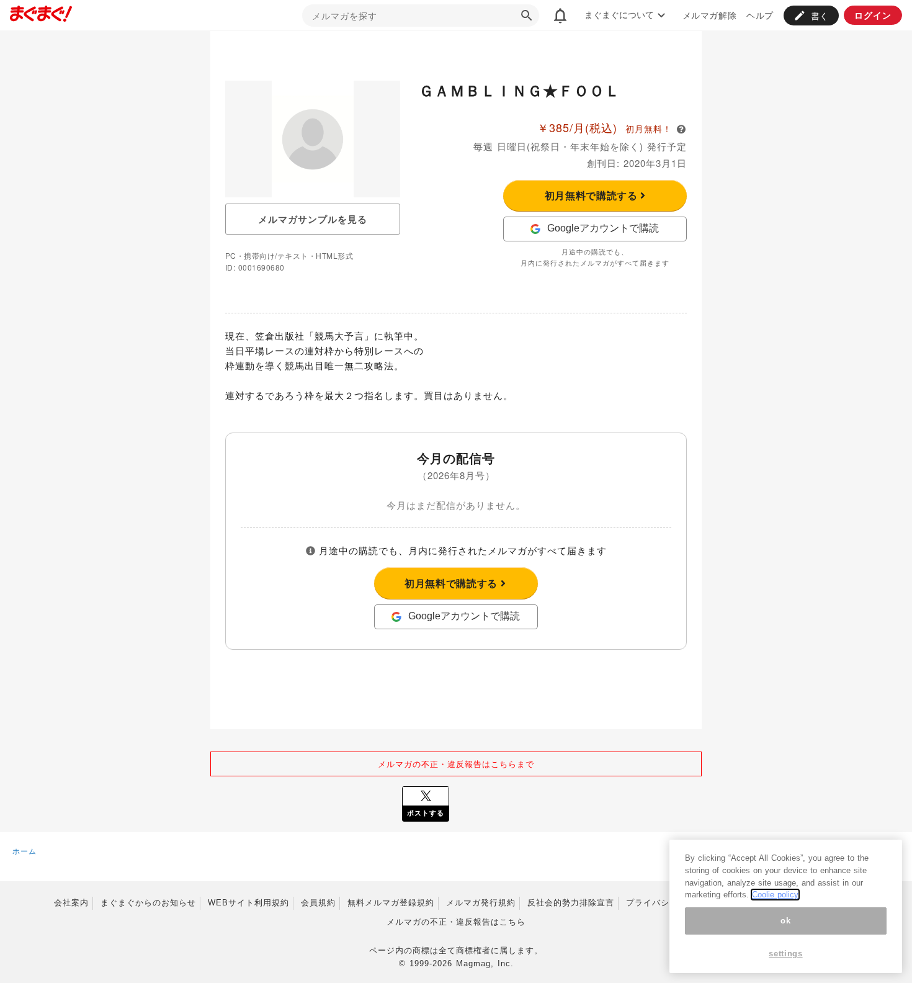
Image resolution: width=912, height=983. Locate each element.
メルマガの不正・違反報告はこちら (456, 922)
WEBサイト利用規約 (248, 902)
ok (785, 920)
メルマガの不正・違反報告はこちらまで (456, 764)
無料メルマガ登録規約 (390, 902)
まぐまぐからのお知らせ (148, 902)
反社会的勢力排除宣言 (570, 902)
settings (785, 953)
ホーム (24, 850)
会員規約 (318, 902)
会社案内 (71, 902)
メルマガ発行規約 (481, 902)
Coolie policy (775, 894)
